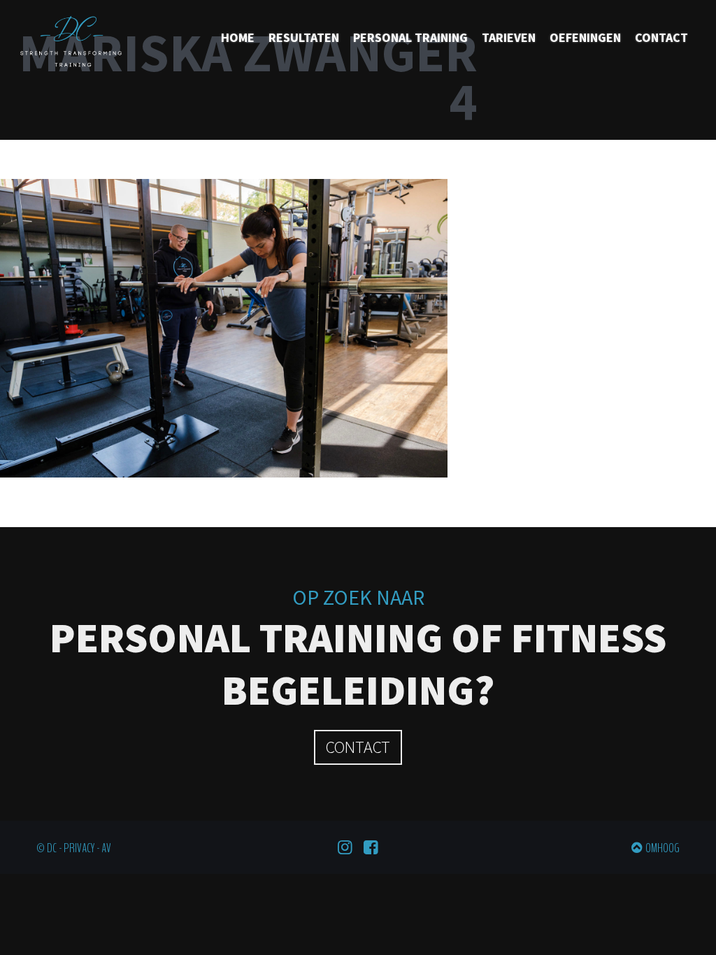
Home (238, 37)
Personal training (410, 37)
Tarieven (509, 37)
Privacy (79, 848)
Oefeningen (585, 37)
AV (106, 848)
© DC (46, 848)
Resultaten (303, 37)
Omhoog (662, 848)
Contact (661, 37)
